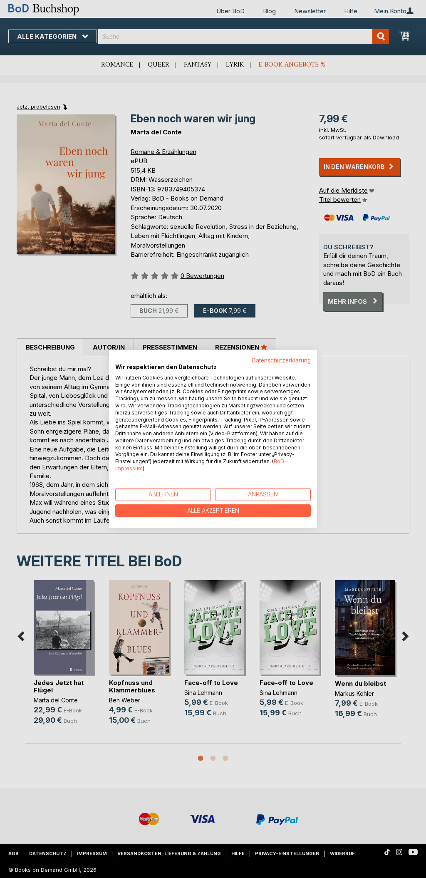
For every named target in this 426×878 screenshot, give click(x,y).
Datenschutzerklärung (281, 360)
